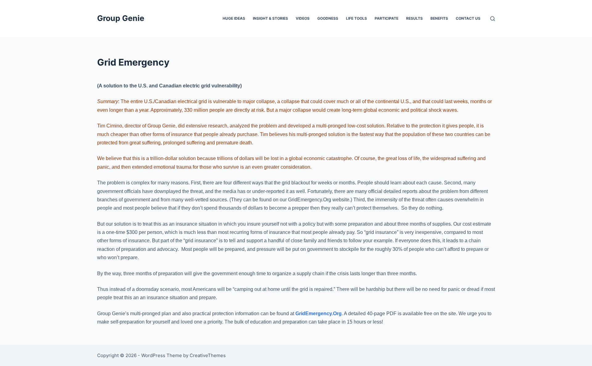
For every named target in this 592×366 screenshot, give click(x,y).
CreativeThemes (208, 355)
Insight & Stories (270, 18)
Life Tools (356, 18)
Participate (386, 18)
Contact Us (468, 18)
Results (414, 18)
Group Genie (120, 18)
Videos (303, 18)
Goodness (327, 18)
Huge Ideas (234, 18)
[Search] (492, 18)
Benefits (439, 18)
